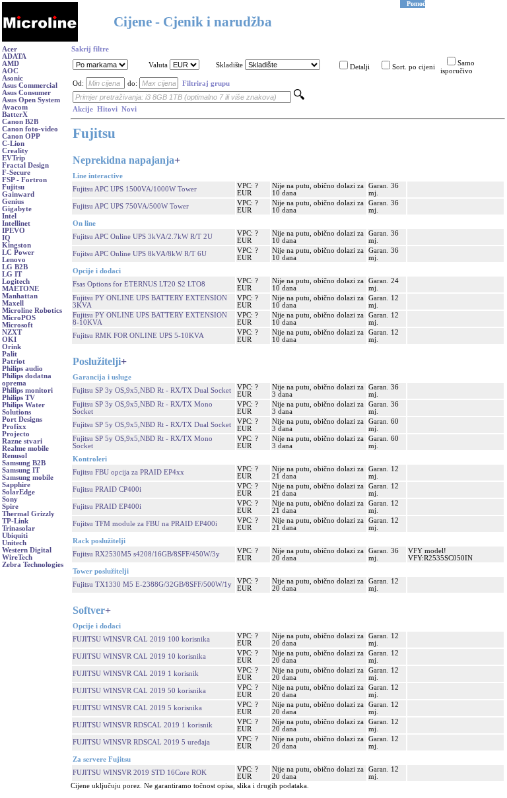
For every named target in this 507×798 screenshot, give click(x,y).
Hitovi (107, 109)
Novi (129, 109)
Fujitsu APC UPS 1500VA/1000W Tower (135, 189)
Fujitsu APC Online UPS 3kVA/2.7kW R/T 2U (143, 236)
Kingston (16, 245)
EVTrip (13, 158)
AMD (10, 63)
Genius (13, 201)
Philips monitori (27, 390)
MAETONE (20, 288)
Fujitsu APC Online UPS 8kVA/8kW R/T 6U (140, 253)
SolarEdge (18, 492)
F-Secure (16, 172)
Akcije (83, 109)
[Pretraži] (299, 97)
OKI (9, 339)
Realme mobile (25, 448)
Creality (15, 150)
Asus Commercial (29, 85)
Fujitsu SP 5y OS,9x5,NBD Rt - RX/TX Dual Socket (152, 424)
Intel (9, 216)
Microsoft (17, 325)
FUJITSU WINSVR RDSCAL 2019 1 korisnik (143, 725)
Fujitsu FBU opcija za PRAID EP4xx (128, 472)
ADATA (14, 56)
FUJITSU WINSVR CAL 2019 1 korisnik (136, 673)
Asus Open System (31, 100)
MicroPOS (19, 317)
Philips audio (22, 368)
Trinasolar (18, 528)
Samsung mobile (27, 477)
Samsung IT (21, 470)
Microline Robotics (32, 310)
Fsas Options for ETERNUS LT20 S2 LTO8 (139, 284)
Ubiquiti (15, 535)
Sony (10, 499)
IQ (6, 238)
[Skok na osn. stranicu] (40, 39)
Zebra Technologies (32, 564)
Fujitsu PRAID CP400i (107, 489)
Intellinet (16, 223)
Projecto (16, 434)
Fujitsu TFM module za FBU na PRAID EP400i (145, 523)
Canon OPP (21, 136)
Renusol (14, 455)
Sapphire (16, 484)
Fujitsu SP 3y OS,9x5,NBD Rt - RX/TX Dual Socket (152, 390)
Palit (9, 354)
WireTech (17, 557)
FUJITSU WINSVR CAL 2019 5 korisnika (137, 708)
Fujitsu (13, 187)
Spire (10, 506)
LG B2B (15, 267)
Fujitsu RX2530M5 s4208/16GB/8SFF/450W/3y (146, 554)
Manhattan (20, 296)
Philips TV (18, 397)
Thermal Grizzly (28, 513)
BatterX (15, 114)
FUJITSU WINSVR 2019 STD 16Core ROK (140, 772)
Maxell (13, 303)
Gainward (18, 194)
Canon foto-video (30, 129)
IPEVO (13, 230)
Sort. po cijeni (413, 67)
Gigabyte (17, 209)
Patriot (13, 361)
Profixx (14, 426)
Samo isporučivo (457, 67)
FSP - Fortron (24, 179)
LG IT (12, 274)
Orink (11, 346)
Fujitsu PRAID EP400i (107, 506)
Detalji (360, 67)
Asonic (12, 78)
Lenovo (14, 259)
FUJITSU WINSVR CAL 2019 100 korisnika (141, 639)
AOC (10, 71)
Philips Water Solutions (23, 408)
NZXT (12, 332)
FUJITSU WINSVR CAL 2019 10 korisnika (139, 656)
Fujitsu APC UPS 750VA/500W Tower (131, 206)
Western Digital (26, 550)
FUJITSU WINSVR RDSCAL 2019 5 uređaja (141, 742)
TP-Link (15, 521)
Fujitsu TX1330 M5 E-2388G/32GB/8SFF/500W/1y (152, 584)
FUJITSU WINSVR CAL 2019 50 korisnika (139, 690)
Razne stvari (22, 441)
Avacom (15, 107)
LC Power (18, 252)
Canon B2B (20, 121)
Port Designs (22, 419)
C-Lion (13, 143)
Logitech (16, 281)
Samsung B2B (24, 463)
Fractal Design (25, 165)
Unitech (14, 543)
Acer (9, 49)
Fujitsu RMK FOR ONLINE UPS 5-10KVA (138, 335)
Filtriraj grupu (206, 83)
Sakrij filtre (90, 49)
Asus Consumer (26, 92)
